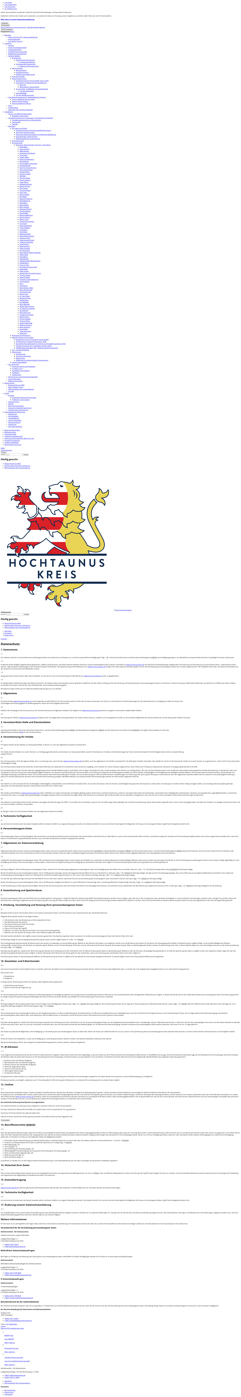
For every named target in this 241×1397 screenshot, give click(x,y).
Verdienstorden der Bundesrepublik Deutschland (33, 130)
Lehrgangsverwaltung (27, 62)
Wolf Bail (23, 176)
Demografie (16, 122)
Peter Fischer (24, 271)
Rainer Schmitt (25, 186)
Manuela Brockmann (27, 236)
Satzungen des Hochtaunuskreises (20, 110)
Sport (10, 106)
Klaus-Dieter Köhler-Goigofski (30, 253)
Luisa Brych (24, 230)
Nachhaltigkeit (13, 416)
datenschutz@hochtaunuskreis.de (18, 1275)
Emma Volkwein (25, 319)
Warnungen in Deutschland (29, 87)
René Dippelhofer (26, 226)
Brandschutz (16, 58)
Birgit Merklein (25, 304)
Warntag (23, 85)
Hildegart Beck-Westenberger (30, 261)
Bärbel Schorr (24, 317)
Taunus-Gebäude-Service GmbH (23, 99)
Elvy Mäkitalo (24, 302)
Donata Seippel (25, 211)
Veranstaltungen (14, 39)
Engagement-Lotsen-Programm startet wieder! (32, 340)
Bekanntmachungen (15, 381)
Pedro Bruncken (25, 331)
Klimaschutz (12, 414)
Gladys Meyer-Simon (27, 306)
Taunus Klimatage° (15, 420)
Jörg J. (22, 284)
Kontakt (11, 391)
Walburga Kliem (25, 234)
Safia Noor (23, 333)
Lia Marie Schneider (27, 315)
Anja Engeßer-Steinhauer (28, 164)
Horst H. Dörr (24, 265)
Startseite (8, 631)
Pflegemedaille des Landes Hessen (28, 139)
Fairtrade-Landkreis (15, 427)
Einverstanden (5, 25)
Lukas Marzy (24, 182)
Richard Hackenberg (27, 159)
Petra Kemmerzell (26, 290)
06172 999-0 (12, 1244)
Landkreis (8, 43)
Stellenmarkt (16, 375)
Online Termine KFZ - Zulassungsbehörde (22, 37)
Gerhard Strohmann (27, 222)
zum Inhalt (8, 3)
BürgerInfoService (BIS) (16, 385)
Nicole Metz (24, 329)
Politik (7, 393)
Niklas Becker (24, 151)
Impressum (9, 1394)
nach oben (20, 1328)
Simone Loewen (25, 174)
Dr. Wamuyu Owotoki (27, 309)
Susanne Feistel (25, 190)
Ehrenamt (11, 126)
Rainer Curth (24, 219)
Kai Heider (23, 197)
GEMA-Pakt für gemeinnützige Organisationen (32, 360)
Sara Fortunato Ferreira (28, 168)
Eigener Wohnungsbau (20, 101)
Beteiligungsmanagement (17, 54)
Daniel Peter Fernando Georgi (30, 273)
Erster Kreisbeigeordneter (17, 48)
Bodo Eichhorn (25, 246)
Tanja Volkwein (25, 228)
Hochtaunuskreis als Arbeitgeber (23, 367)
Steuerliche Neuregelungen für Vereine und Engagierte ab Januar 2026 (41, 344)
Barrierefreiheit (10, 1390)
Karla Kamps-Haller (26, 288)
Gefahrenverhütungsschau (29, 66)
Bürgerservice (9, 383)
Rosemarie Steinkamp (27, 153)
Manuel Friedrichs (26, 199)
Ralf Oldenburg (25, 201)
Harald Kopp (24, 300)
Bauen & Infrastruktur (12, 430)
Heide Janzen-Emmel (27, 240)
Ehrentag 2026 (17, 143)
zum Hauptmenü (10, 5)
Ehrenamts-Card (18, 141)
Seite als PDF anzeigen (8, 1328)
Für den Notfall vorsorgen (25, 95)
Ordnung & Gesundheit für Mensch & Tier (19, 438)
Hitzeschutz (12, 424)
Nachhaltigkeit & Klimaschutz (15, 412)
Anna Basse (24, 257)
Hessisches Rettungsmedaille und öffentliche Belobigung (36, 135)
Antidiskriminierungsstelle (17, 52)
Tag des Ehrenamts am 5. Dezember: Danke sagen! (34, 346)
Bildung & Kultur (10, 432)
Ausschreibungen (14, 379)
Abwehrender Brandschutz (25, 60)
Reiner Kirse (24, 294)
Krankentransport (22, 72)
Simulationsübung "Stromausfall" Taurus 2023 (32, 81)
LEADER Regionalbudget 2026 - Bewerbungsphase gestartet (37, 348)
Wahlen (11, 404)
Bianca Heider (24, 195)
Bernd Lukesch (25, 217)
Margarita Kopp (25, 298)
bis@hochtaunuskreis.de (15, 1247)
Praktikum (15, 373)
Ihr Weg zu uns (17, 369)
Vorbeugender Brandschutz (25, 64)
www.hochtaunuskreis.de (135, 665)
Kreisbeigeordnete (14, 50)
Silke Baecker (24, 259)
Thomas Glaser (25, 275)
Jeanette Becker (25, 166)
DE (2, 448)
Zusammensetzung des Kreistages (24, 398)
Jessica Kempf (24, 149)
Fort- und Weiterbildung (20, 350)
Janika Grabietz (25, 277)
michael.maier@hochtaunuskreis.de (19, 1298)
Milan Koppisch (25, 327)
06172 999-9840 (13, 1273)
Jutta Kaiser (24, 286)
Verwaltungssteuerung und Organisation (26, 120)
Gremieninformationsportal (18, 410)
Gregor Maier (24, 157)
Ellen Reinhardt (25, 313)
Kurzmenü (8, 633)
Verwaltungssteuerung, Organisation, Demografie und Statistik (30, 118)
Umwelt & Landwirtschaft (13, 436)
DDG (21, 732)
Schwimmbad (13, 108)
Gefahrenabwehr (14, 56)
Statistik (15, 124)
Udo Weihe (23, 232)
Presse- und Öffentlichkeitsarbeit (20, 114)
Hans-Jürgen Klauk (26, 170)
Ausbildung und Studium (21, 371)
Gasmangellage (21, 93)
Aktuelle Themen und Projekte (22, 338)
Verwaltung (9, 112)
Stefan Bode (24, 255)
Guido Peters (24, 244)
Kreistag (11, 396)
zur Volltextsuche (11, 9)
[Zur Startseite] (66, 610)
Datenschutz (20, 358)
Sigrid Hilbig (24, 213)
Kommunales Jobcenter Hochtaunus (17, 466)
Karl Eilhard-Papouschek (28, 267)
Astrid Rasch (24, 311)
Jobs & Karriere (13, 364)
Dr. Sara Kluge (25, 296)
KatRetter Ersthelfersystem (25, 75)
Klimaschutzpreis (14, 422)
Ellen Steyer (24, 188)
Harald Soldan (25, 172)
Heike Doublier (25, 248)
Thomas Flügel (25, 178)
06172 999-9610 (13, 1296)
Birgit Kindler (24, 205)
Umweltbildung (13, 418)
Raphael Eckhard (25, 209)
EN (4, 448)
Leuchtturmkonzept (27, 91)
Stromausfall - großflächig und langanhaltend (32, 89)
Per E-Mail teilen (11, 1324)
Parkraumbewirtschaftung (21, 104)
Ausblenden (5, 23)
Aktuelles (8, 35)
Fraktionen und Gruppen (21, 400)
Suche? (3, 614)
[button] (12, 32)
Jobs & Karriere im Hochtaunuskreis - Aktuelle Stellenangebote (23, 27)
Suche (3, 455)
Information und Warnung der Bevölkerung (31, 83)
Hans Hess (23, 193)
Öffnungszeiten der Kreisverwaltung (21, 389)
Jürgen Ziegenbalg (26, 323)
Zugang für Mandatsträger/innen (20, 408)
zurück (3, 1326)
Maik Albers (24, 147)
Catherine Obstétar (26, 242)
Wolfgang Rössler (26, 184)
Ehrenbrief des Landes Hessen (26, 137)
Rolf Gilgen (23, 203)
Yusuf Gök (23, 224)
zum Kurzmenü (10, 7)
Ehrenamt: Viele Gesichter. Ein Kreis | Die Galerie (33, 145)
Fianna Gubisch (25, 180)
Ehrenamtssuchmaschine (21, 335)
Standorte (8, 1381)
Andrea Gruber (25, 238)
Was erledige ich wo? (15, 387)
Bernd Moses (24, 161)
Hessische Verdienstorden (25, 133)
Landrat (11, 46)
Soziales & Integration (12, 440)
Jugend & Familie (10, 434)
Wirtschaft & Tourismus (13, 445)
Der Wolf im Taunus (15, 41)
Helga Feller (24, 269)
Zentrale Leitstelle (18, 77)
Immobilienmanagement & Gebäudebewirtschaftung (27, 97)
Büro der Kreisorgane (16, 406)
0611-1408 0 (12, 1319)
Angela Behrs (24, 263)
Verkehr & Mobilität (11, 443)
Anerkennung (20, 354)
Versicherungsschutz (23, 356)
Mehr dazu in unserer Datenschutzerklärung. (18, 19)
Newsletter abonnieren (20, 116)
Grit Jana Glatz (25, 251)
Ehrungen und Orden (19, 128)
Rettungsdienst (17, 68)
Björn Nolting (24, 207)
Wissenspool (16, 352)
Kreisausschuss (13, 402)
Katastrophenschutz (19, 79)
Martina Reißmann (26, 215)
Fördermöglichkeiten (19, 362)
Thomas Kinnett (25, 292)
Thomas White (25, 321)
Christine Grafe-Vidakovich (29, 280)
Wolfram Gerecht (26, 325)
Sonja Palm (23, 155)
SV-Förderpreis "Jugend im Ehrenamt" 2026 (31, 342)
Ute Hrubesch (24, 282)
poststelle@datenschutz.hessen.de (18, 1321)
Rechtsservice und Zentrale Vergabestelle (23, 377)
